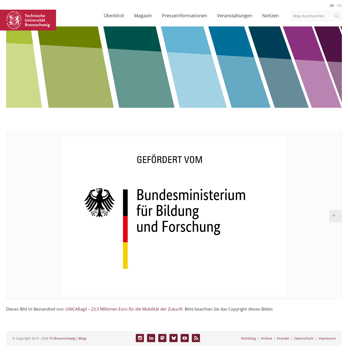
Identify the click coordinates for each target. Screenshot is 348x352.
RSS (196, 338)
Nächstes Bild (335, 216)
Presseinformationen (184, 15)
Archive (266, 338)
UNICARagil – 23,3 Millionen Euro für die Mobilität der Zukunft (124, 309)
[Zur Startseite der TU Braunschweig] (28, 19)
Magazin (143, 15)
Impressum (327, 338)
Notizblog (248, 338)
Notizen (270, 15)
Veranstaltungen (234, 15)
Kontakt (283, 338)
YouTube (185, 338)
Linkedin (151, 338)
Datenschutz (303, 338)
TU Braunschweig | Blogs (68, 338)
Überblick (114, 15)
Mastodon (162, 338)
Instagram (140, 338)
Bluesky (173, 338)
